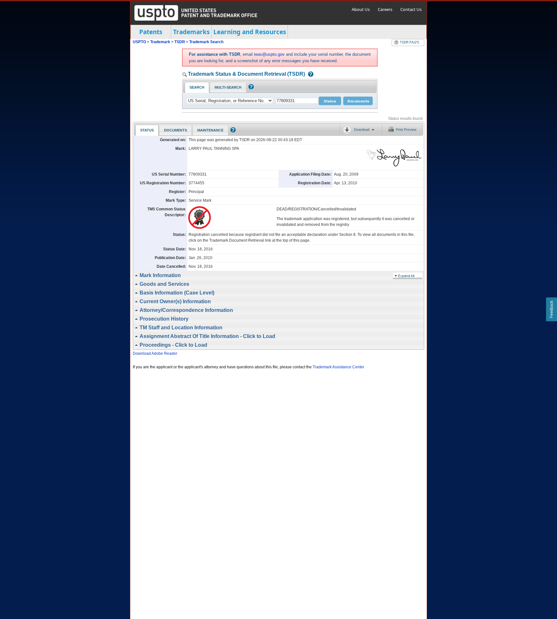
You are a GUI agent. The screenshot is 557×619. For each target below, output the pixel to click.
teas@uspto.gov (269, 54)
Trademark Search (206, 42)
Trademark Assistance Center (338, 367)
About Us (361, 9)
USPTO (139, 42)
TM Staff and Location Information (181, 327)
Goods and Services (164, 284)
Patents (150, 32)
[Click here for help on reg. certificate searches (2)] (250, 88)
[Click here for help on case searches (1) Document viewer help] (309, 74)
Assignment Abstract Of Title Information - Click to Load (207, 336)
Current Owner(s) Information (175, 301)
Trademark (160, 42)
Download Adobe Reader (155, 353)
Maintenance (210, 130)
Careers (385, 9)
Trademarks (191, 32)
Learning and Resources (249, 32)
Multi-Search (228, 87)
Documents (175, 130)
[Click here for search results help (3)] (232, 131)
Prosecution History (164, 319)
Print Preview (406, 129)
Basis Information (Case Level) (177, 292)
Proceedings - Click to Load (173, 345)
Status (147, 130)
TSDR (180, 42)
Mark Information (160, 275)
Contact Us (411, 9)
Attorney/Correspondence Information (186, 310)
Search (197, 87)
